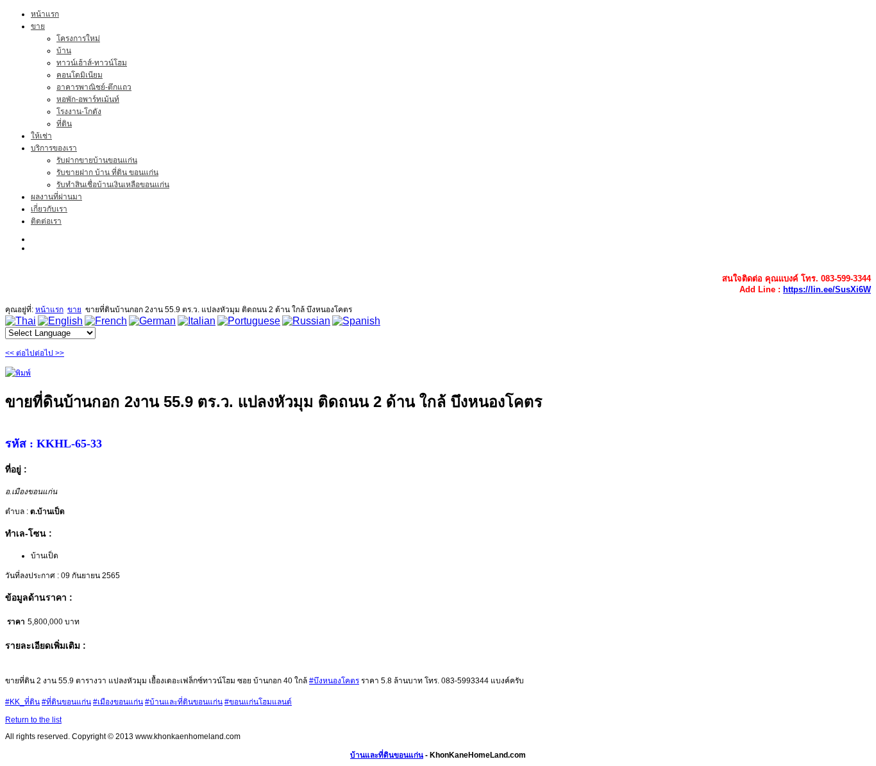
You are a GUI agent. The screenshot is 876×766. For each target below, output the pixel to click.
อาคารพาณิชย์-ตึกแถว (93, 87)
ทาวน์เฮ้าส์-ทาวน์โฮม (91, 62)
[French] (106, 321)
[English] (60, 321)
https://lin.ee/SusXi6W (827, 289)
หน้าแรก (45, 14)
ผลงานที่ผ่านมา (56, 196)
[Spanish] (356, 321)
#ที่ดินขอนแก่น (66, 701)
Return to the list (33, 719)
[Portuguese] (248, 321)
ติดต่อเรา (46, 221)
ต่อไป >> (49, 353)
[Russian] (306, 321)
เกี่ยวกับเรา (49, 208)
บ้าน (63, 50)
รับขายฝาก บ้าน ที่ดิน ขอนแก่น (107, 172)
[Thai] (20, 321)
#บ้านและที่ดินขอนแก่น (184, 701)
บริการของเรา (54, 148)
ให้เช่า (41, 135)
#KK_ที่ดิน (22, 701)
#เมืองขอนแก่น (118, 701)
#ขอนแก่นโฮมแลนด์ (258, 701)
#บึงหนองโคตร (334, 680)
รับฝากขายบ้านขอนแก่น (96, 160)
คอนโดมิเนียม (79, 75)
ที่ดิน (64, 123)
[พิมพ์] (18, 373)
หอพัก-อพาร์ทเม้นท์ (87, 99)
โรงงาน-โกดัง (78, 111)
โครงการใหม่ (78, 38)
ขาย (38, 26)
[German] (152, 321)
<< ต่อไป (20, 353)
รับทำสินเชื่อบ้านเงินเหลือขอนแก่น (112, 184)
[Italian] (196, 321)
